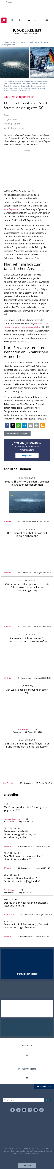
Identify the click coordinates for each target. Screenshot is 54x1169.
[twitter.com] (18, 1110)
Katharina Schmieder (12, 819)
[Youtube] (24, 1110)
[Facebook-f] (12, 1110)
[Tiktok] (41, 1110)
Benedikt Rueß (22, 729)
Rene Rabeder (7, 783)
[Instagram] (30, 1110)
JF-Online (7, 521)
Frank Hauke (9, 915)
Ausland (8, 115)
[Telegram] (35, 1110)
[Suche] (47, 1100)
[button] (12, 20)
